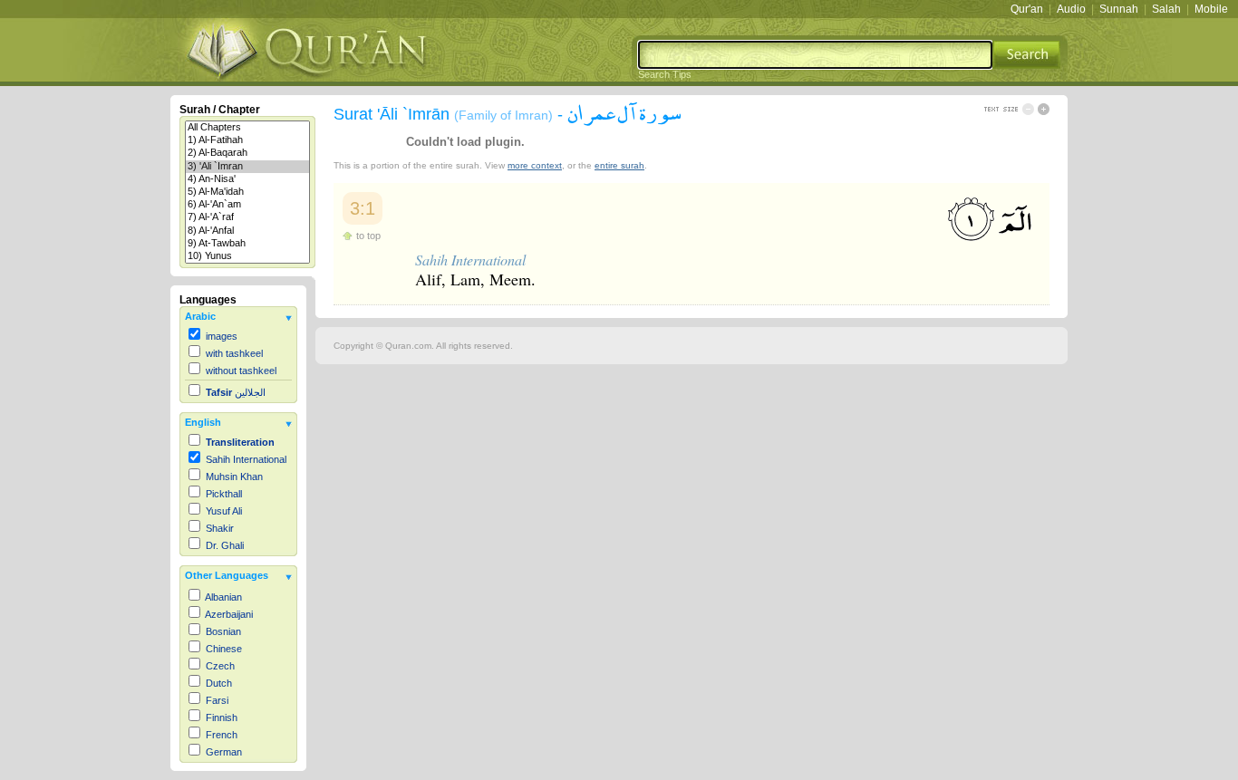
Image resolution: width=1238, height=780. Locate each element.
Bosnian (223, 631)
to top (368, 235)
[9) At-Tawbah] (247, 243)
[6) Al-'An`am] (247, 204)
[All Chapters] (247, 127)
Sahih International (246, 459)
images (221, 336)
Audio (1071, 9)
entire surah (619, 165)
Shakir (220, 528)
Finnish (221, 717)
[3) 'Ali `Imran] (247, 166)
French (221, 734)
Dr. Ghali (225, 545)
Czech (220, 665)
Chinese (224, 648)
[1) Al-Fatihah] (247, 140)
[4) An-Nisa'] (247, 179)
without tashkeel (241, 370)
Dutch (219, 683)
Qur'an (1027, 9)
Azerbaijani (229, 614)
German (224, 751)
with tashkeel (234, 353)
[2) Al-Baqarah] (247, 153)
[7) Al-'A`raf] (247, 217)
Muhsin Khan (234, 476)
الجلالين (236, 392)
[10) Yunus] (247, 256)
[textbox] (815, 55)
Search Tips (665, 74)
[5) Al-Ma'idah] (247, 192)
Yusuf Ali (224, 511)
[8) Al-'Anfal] (247, 231)
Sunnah (1118, 9)
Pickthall (224, 493)
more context (535, 165)
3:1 (362, 208)
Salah (1166, 9)
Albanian (223, 597)
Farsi (217, 700)
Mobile (1211, 9)
